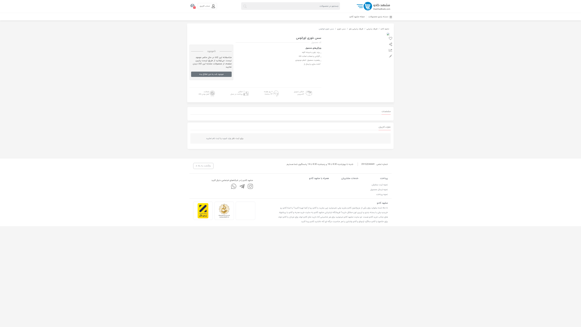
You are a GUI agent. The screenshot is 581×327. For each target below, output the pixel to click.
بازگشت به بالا (204, 165)
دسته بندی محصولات (378, 16)
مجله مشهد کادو (357, 16)
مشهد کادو (385, 29)
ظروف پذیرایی (371, 29)
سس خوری (341, 29)
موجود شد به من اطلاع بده (211, 74)
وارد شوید (226, 138)
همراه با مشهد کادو (319, 178)
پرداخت (384, 178)
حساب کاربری (205, 6)
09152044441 (368, 164)
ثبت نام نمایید (213, 138)
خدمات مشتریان (349, 178)
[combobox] (290, 6)
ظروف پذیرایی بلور (356, 29)
